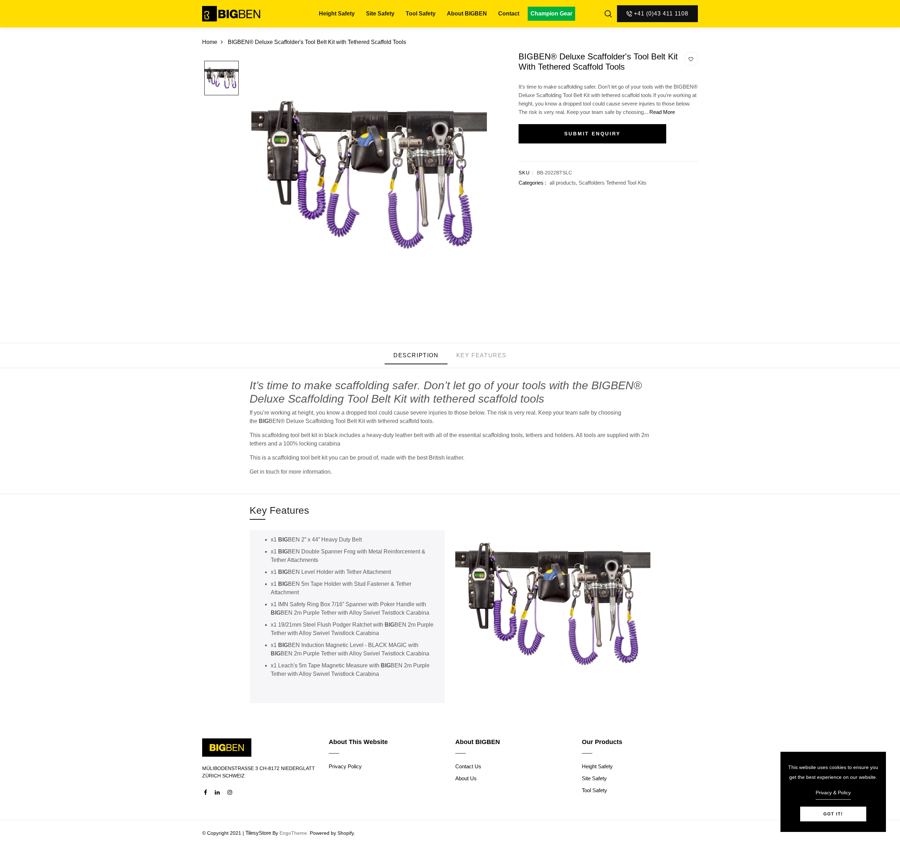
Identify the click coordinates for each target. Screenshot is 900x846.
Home (209, 42)
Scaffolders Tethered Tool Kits (613, 183)
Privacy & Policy (833, 792)
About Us (466, 778)
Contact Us (468, 766)
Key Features (481, 355)
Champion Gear (551, 14)
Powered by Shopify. (331, 833)
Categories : (532, 183)
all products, (564, 183)
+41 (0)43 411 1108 (661, 14)
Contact (508, 14)
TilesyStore (258, 833)
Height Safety (337, 14)
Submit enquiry (592, 133)
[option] (221, 78)
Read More (662, 112)
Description (416, 355)
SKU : (526, 172)
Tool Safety (421, 14)
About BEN (467, 14)
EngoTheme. (293, 833)
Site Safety (380, 14)
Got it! (833, 814)
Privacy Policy (345, 766)
